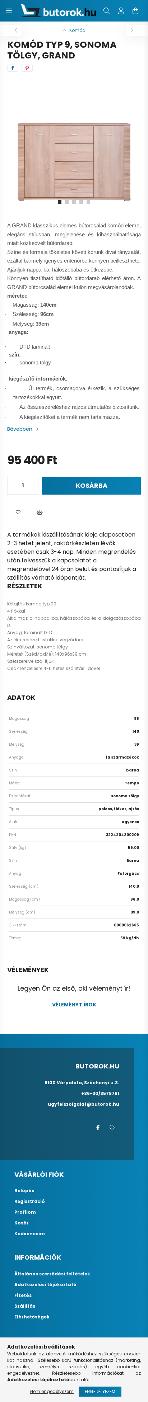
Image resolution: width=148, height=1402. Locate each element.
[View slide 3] (74, 202)
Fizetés (23, 1295)
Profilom (25, 1212)
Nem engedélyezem (52, 1391)
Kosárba (91, 485)
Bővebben (19, 429)
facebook (98, 1127)
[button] (18, 512)
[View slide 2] (67, 202)
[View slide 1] (59, 202)
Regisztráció (29, 1201)
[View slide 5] (88, 202)
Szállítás (24, 1306)
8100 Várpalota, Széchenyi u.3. (82, 1083)
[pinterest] (27, 68)
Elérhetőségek (32, 1317)
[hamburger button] (9, 11)
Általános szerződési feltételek (52, 1273)
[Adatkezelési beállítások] (112, 1127)
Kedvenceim (29, 1233)
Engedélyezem (100, 1391)
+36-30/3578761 (100, 1093)
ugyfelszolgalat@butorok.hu (83, 1104)
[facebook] (12, 68)
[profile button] (121, 11)
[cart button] (135, 11)
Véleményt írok (74, 1004)
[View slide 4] (81, 202)
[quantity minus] (13, 485)
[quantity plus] (32, 485)
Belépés (24, 1190)
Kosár (21, 1223)
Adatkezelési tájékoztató (45, 1284)
